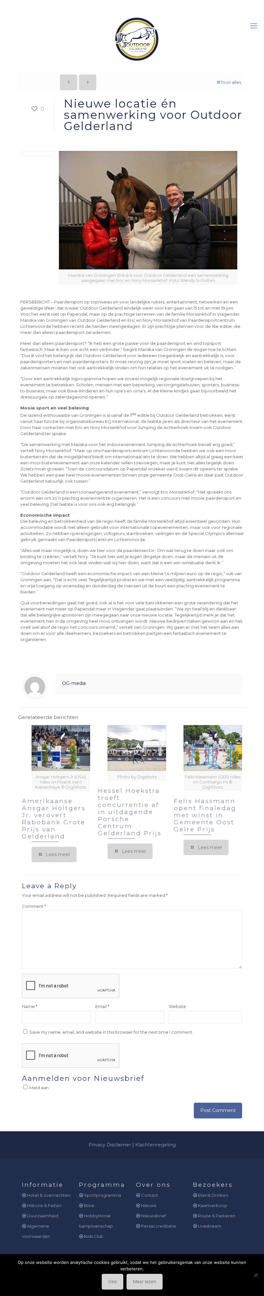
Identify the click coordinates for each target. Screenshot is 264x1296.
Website (177, 1006)
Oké (112, 1281)
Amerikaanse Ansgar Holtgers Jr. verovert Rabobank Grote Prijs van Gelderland (54, 818)
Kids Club (93, 1236)
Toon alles (231, 82)
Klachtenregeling (155, 1145)
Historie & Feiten (44, 1205)
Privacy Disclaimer (110, 1145)
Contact (149, 1195)
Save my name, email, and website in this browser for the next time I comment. (111, 1032)
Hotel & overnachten (49, 1195)
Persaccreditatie (158, 1226)
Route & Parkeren (216, 1215)
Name (29, 1006)
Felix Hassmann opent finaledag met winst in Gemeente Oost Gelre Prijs (205, 815)
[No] (256, 1275)
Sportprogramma (102, 1195)
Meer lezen (144, 1281)
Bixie (89, 1205)
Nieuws (148, 1205)
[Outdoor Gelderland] (132, 36)
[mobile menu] (253, 26)
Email (102, 1006)
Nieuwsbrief (153, 1215)
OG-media (74, 683)
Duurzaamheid (42, 1215)
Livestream (209, 1226)
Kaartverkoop (212, 1205)
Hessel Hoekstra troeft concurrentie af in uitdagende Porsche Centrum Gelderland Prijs (130, 812)
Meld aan (38, 1087)
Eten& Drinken (213, 1195)
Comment (34, 906)
